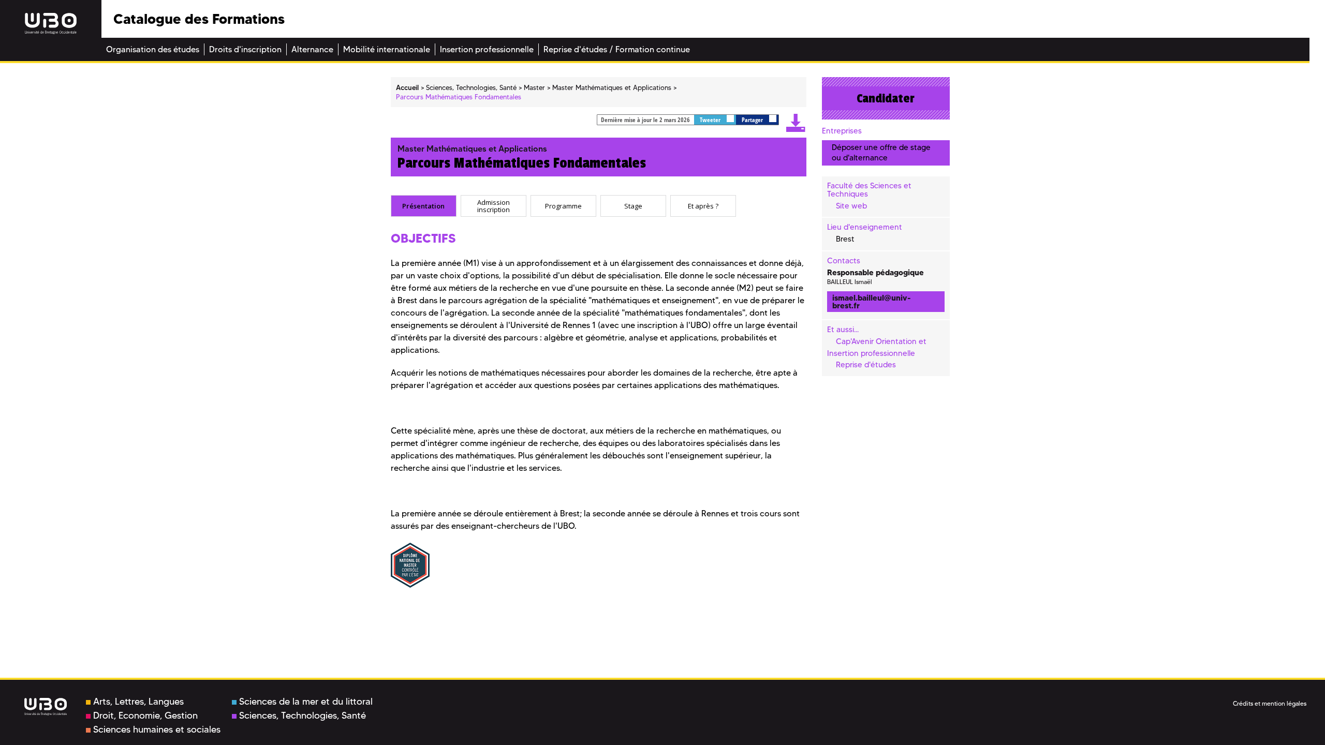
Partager (753, 119)
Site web (851, 206)
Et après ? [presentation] (703, 206)
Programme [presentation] (563, 206)
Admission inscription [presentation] (493, 205)
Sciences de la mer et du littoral (306, 701)
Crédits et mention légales (1269, 703)
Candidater (886, 98)
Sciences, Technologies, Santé (302, 715)
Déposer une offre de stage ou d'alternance (881, 152)
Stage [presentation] (633, 206)
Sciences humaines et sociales (156, 729)
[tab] (424, 206)
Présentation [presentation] (423, 206)
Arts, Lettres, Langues (138, 701)
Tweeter (711, 119)
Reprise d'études (866, 364)
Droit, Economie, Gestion (145, 715)
